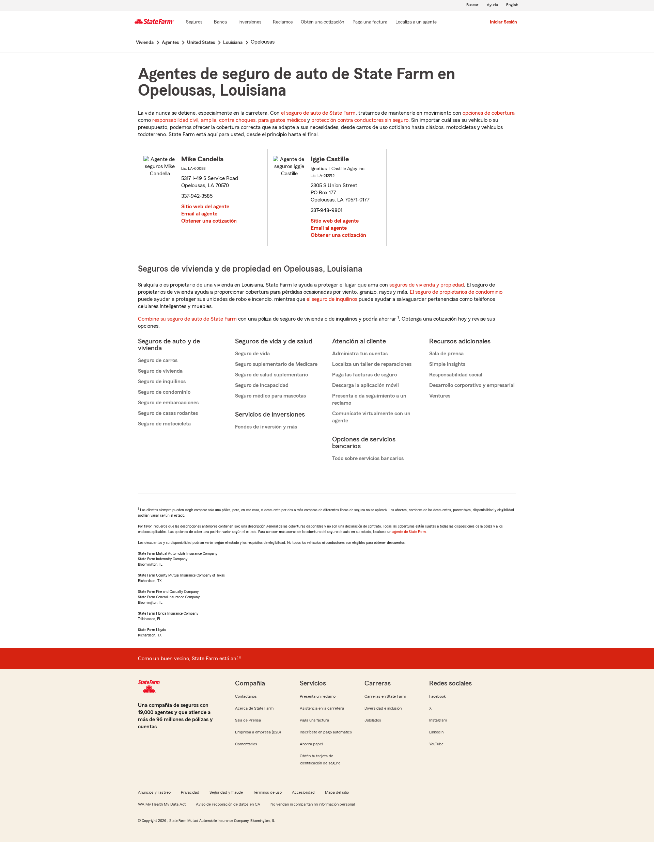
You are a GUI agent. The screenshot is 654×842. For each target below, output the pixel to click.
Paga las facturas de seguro (364, 374)
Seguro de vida (252, 353)
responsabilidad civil (175, 120)
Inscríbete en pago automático (326, 732)
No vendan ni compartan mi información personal (312, 804)
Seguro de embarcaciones (168, 402)
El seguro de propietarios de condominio (456, 292)
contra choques (237, 120)
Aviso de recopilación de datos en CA (228, 804)
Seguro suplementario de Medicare (276, 364)
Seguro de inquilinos (162, 381)
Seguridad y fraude (226, 792)
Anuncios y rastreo (154, 792)
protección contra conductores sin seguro (359, 120)
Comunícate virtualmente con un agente (371, 417)
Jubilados (372, 720)
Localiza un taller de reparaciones (371, 364)
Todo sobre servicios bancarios (368, 458)
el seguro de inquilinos (332, 299)
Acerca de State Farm (254, 708)
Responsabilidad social (455, 374)
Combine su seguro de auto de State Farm (187, 319)
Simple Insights (447, 364)
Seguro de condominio (164, 392)
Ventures (439, 396)
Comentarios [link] (246, 744)
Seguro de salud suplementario (271, 374)
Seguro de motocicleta (164, 423)
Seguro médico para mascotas (270, 396)
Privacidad (190, 792)
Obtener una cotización (209, 221)
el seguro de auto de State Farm (318, 113)
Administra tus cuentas (360, 353)
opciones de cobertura (489, 113)
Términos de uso (267, 792)
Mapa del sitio (337, 792)
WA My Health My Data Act (162, 804)
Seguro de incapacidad (262, 385)
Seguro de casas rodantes (168, 413)
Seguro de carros (157, 360)
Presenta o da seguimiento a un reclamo (369, 399)
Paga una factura (314, 720)
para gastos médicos (282, 120)
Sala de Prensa (248, 720)
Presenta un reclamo (318, 696)
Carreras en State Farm (385, 696)
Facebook (437, 696)
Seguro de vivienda (160, 371)
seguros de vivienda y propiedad (426, 285)
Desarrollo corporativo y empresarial (472, 385)
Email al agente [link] (199, 213)
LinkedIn (436, 732)
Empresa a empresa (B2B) (258, 732)
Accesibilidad (303, 792)
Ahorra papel (311, 744)
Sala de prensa (446, 353)
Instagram (438, 720)
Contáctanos (246, 696)
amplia (208, 120)
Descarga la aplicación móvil (365, 385)
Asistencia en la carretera (322, 708)
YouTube (436, 744)
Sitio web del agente (205, 206)
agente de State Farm (409, 532)
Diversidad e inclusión (383, 708)
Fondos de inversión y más (266, 427)
